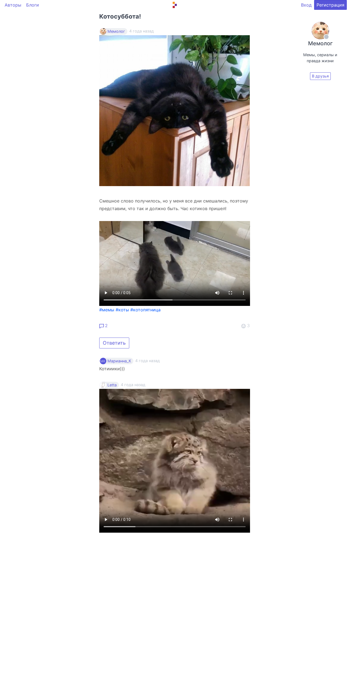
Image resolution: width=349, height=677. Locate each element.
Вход (306, 5)
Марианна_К (119, 361)
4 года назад (147, 360)
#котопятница (145, 309)
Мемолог (116, 31)
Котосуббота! (120, 16)
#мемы (106, 309)
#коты (122, 309)
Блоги (32, 5)
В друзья (320, 76)
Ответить (114, 343)
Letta (112, 385)
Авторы (13, 5)
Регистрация (330, 5)
